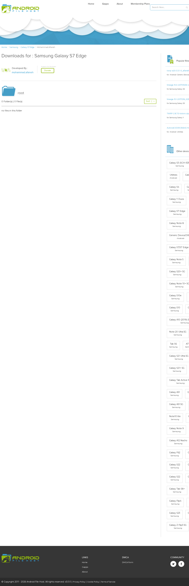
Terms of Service (108, 582)
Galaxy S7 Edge (27, 47)
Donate (47, 70)
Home (91, 4)
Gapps (105, 4)
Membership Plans (140, 4)
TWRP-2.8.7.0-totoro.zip (178, 113)
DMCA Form (127, 562)
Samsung (13, 47)
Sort (149, 101)
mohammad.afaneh (23, 72)
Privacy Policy (79, 582)
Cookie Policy (93, 582)
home (4, 47)
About (120, 4)
